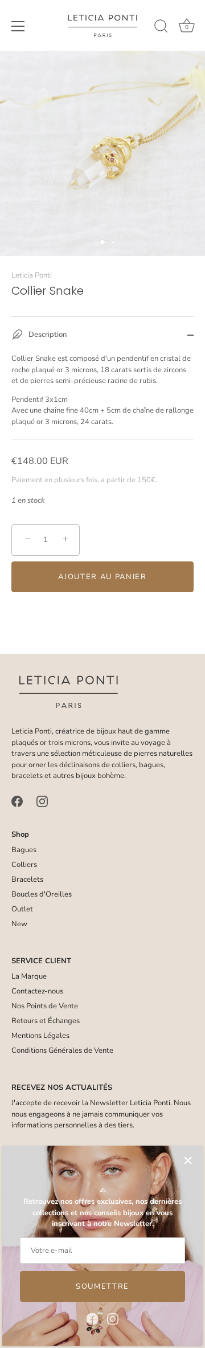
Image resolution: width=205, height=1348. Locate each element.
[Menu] (18, 26)
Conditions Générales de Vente (62, 1050)
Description (47, 335)
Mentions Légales (40, 1036)
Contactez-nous (37, 991)
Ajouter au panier (102, 577)
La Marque (29, 976)
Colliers (24, 865)
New (19, 924)
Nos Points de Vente (44, 1006)
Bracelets (27, 879)
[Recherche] (161, 27)
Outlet (22, 909)
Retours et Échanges (45, 1021)
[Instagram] (112, 1318)
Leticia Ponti (31, 275)
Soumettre (102, 1286)
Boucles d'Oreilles (41, 894)
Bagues (23, 850)
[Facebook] (92, 1318)
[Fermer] (187, 1160)
